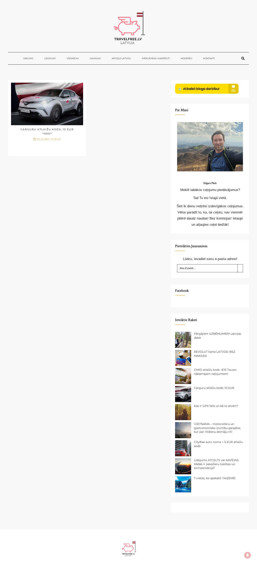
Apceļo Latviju (121, 58)
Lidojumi (50, 58)
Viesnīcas (73, 58)
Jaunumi (95, 58)
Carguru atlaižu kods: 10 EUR (47, 129)
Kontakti (209, 58)
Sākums (28, 58)
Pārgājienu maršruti (156, 58)
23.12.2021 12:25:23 (48, 139)
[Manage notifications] (247, 555)
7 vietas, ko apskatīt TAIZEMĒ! (215, 478)
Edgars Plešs (210, 183)
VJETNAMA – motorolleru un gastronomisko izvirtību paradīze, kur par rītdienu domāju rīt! (217, 428)
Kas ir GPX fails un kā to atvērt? (216, 406)
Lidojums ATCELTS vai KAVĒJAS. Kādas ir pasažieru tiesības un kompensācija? (216, 464)
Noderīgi (186, 58)
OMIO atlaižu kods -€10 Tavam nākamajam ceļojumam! (215, 372)
